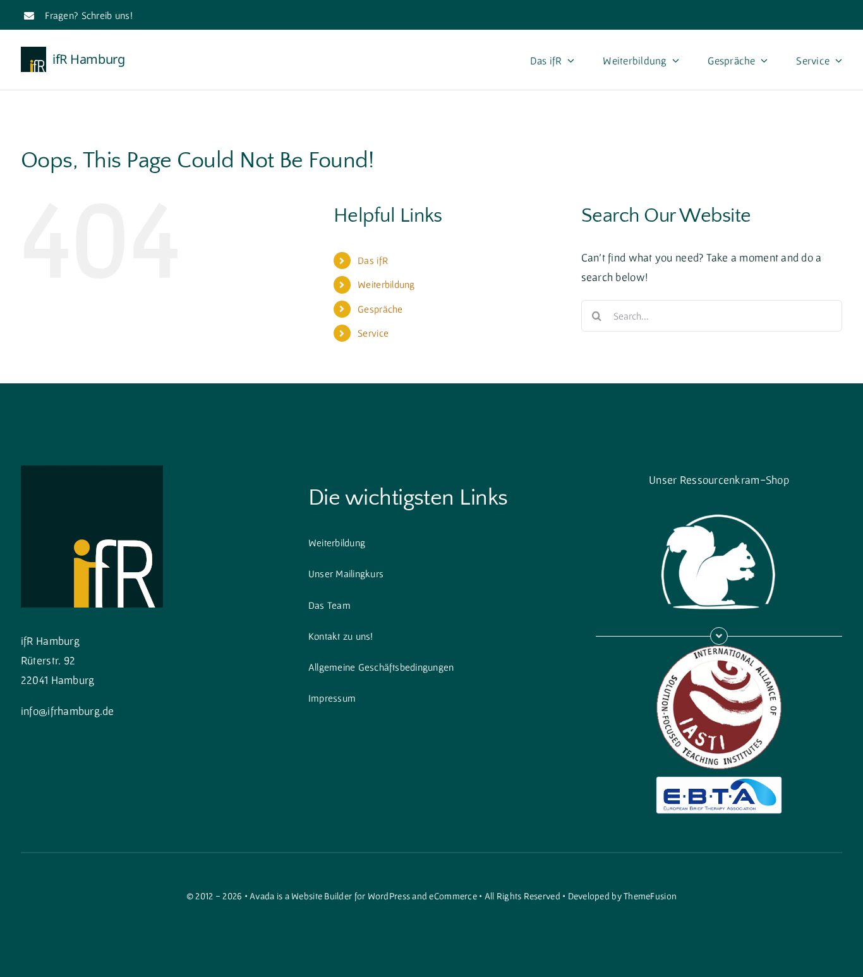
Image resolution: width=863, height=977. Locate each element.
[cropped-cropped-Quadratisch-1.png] (92, 470)
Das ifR (373, 260)
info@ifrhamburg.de (67, 710)
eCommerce (452, 895)
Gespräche (380, 309)
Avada (262, 895)
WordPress (389, 895)
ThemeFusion (650, 895)
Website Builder (321, 895)
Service (373, 333)
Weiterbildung (386, 284)
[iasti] (719, 650)
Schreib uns (105, 15)
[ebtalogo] (719, 781)
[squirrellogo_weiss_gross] (719, 506)
